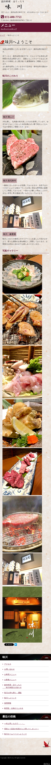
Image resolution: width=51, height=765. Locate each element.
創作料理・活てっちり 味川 (23, 5)
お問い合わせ (9, 669)
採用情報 (7, 703)
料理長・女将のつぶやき (13, 708)
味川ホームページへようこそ (15, 734)
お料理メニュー (10, 674)
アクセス (7, 664)
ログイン (47, 764)
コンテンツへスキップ (9, 29)
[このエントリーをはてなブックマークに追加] (15, 645)
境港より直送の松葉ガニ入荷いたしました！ (21, 729)
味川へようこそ (10, 698)
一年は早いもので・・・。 (14, 724)
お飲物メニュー (10, 680)
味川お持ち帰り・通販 (13, 693)
